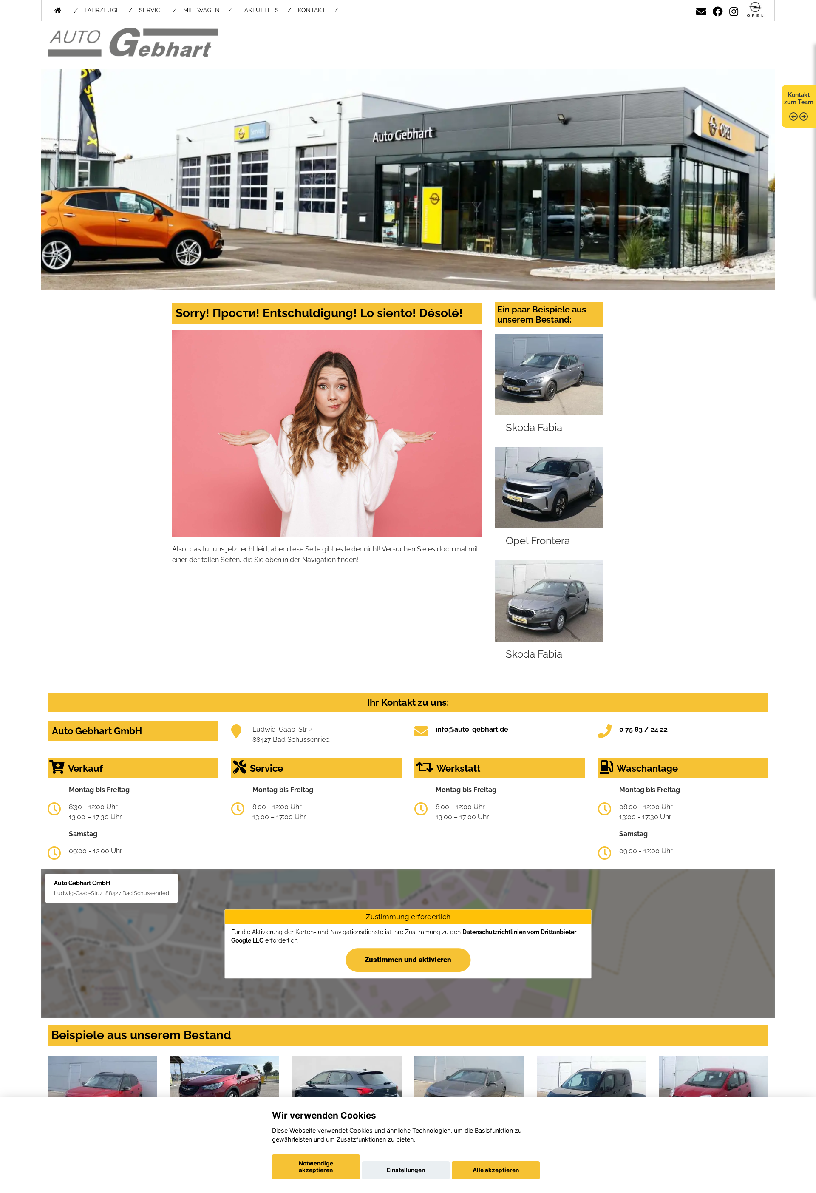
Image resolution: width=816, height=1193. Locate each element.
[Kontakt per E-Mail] (701, 10)
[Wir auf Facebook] (718, 10)
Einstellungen (406, 1170)
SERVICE (151, 10)
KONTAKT (312, 10)
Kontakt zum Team (798, 98)
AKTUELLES (261, 10)
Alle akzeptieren (496, 1170)
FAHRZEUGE (102, 10)
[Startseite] (755, 10)
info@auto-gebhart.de (472, 729)
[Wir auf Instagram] (733, 10)
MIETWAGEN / (207, 10)
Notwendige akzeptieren (316, 1166)
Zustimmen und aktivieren (408, 959)
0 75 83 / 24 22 (643, 729)
